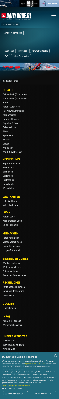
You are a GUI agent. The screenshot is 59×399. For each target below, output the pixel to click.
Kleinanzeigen (9, 115)
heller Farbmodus (21, 56)
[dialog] (29, 375)
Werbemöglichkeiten (13, 325)
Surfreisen (8, 171)
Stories (6, 139)
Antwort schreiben (13, 33)
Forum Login (9, 216)
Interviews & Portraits (13, 111)
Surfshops (8, 176)
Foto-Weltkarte (10, 201)
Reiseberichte (9, 127)
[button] (29, 388)
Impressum (8, 295)
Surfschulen (8, 180)
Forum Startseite (40, 51)
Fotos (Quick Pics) (11, 106)
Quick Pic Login (10, 225)
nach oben (9, 51)
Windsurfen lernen (11, 263)
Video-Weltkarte (10, 205)
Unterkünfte (8, 184)
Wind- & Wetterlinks (12, 152)
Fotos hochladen (11, 238)
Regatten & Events (11, 123)
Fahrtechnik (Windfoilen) (14, 98)
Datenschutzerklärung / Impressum (16, 385)
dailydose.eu (9, 344)
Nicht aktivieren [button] (43, 393)
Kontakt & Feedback (12, 321)
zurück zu (23, 51)
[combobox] (55, 355)
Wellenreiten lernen (12, 267)
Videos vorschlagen (12, 242)
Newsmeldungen (11, 119)
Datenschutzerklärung (13, 291)
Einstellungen (9, 308)
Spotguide (8, 135)
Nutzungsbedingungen (14, 287)
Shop (5, 131)
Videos (6, 143)
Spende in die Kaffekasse (35, 364)
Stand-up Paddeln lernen (15, 275)
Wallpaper (8, 148)
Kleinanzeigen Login (12, 221)
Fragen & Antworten (12, 250)
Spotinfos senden (11, 246)
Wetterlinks (8, 188)
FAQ (6, 56)
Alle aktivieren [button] (15, 393)
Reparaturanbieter (11, 163)
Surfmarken (8, 167)
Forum (15, 24)
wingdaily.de (9, 349)
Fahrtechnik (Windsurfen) (15, 94)
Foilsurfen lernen (11, 271)
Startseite (7, 24)
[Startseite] (16, 18)
